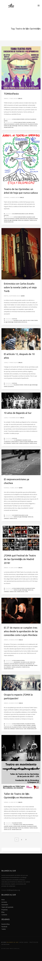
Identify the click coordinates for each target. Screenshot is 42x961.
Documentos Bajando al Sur (20, 213)
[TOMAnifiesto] (21, 68)
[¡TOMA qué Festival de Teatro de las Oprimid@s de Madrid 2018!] (21, 538)
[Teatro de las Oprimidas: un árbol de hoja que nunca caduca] (21, 159)
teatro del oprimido (23, 125)
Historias (31, 213)
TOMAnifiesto (11, 93)
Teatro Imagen (34, 827)
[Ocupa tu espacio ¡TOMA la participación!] (21, 682)
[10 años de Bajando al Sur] (21, 400)
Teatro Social (33, 125)
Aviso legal (23, 942)
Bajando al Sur (31, 122)
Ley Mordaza (28, 663)
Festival (29, 725)
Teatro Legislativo (9, 386)
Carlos (20, 98)
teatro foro (15, 443)
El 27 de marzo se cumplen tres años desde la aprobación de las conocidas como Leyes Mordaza (21, 631)
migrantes (23, 826)
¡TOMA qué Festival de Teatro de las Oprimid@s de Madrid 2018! (20, 559)
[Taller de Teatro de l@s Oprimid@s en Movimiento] (21, 762)
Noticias (27, 119)
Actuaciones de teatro (18, 119)
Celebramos (7, 441)
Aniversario (18, 440)
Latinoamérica (15, 441)
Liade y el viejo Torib (28, 320)
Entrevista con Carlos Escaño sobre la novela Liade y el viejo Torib (20, 287)
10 (14, 440)
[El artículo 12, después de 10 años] (21, 339)
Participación (23, 124)
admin (23, 295)
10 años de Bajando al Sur (17, 413)
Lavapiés (17, 124)
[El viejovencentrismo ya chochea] (21, 462)
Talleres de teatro (33, 124)
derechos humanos (9, 124)
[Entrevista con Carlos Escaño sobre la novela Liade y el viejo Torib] (21, 254)
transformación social (20, 322)
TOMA (26, 591)
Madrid (11, 826)
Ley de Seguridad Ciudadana (17, 663)
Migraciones (16, 826)
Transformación (8, 127)
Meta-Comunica (14, 948)
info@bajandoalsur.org (13, 890)
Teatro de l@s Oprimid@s (10, 125)
